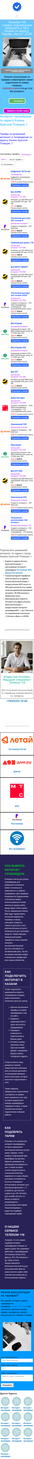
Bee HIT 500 (16, 471)
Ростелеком (17, 573)
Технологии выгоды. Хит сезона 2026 (20, 294)
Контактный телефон (9, 1365)
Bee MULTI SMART (19, 267)
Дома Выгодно (18, 398)
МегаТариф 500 (18, 347)
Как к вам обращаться (10, 1357)
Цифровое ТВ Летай (20, 171)
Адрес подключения (9, 1373)
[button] (17, 16)
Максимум (16, 445)
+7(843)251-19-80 (10, 88)
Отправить (7, 1385)
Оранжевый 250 (19, 497)
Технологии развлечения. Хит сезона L (19, 520)
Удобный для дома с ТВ (22, 242)
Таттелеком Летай (17, 749)
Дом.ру (8, 573)
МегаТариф (16, 323)
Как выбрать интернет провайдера (15, 870)
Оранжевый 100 (19, 424)
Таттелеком (22, 570)
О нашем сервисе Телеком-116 (14, 1230)
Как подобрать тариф (13, 1132)
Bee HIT (14, 372)
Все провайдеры (17, 849)
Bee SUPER (16, 192)
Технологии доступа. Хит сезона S (21, 219)
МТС (30, 570)
